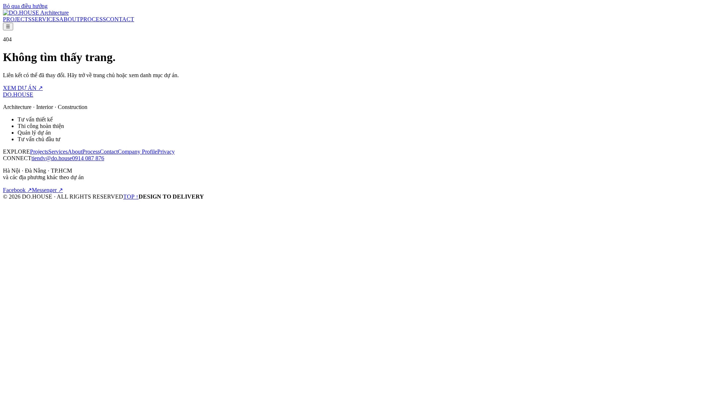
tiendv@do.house (51, 158)
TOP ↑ (131, 196)
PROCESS (93, 19)
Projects (39, 151)
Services (58, 151)
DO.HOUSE (18, 94)
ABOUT (69, 19)
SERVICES (45, 19)
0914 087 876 (88, 158)
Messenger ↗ (47, 190)
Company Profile (137, 151)
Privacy (166, 151)
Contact (109, 151)
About (75, 151)
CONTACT (120, 19)
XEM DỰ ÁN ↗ (23, 88)
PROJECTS (17, 19)
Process (91, 151)
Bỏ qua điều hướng (25, 6)
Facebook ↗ (17, 190)
